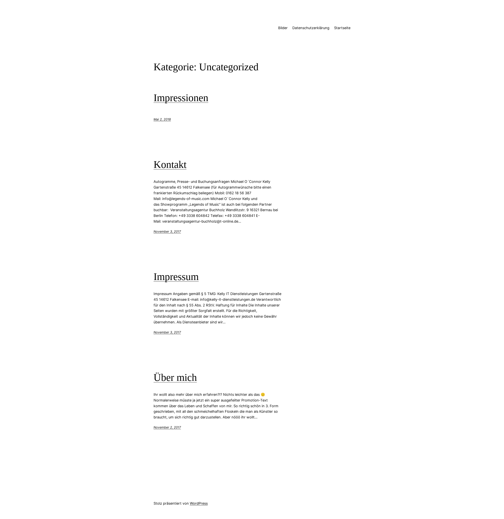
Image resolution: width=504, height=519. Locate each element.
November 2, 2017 (167, 427)
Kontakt (170, 164)
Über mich (175, 377)
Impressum (176, 276)
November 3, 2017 (167, 231)
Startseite (342, 28)
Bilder (283, 28)
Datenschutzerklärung (310, 28)
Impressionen (181, 97)
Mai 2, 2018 (162, 119)
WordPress (199, 503)
